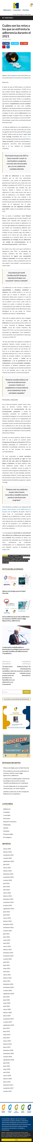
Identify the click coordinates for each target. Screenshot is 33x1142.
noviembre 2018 (8, 1053)
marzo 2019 (7, 1041)
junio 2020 (6, 1000)
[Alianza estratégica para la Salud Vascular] (16, 589)
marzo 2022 (7, 946)
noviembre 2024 (8, 877)
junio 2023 (6, 912)
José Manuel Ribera (8, 561)
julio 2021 (6, 962)
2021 (9, 555)
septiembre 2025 (8, 861)
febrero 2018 (7, 1078)
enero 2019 (6, 1047)
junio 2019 (6, 1031)
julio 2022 (6, 934)
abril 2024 (6, 889)
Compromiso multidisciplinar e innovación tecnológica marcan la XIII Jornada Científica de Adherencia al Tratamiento (15, 650)
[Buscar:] (16, 692)
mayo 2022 (6, 940)
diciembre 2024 (8, 874)
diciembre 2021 (8, 952)
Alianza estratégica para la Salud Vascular (16, 768)
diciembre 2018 (8, 1050)
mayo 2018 (6, 1069)
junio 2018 (6, 1066)
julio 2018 (6, 1063)
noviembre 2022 (8, 927)
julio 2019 (6, 1028)
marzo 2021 (7, 975)
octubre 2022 (7, 930)
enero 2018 (6, 1082)
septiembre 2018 (8, 1060)
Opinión (5, 828)
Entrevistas (6, 818)
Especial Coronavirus (9, 821)
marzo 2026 (7, 849)
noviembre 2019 (8, 1019)
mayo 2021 (6, 968)
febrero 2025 (7, 871)
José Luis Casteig (24, 559)
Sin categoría (7, 837)
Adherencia (15, 555)
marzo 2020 (7, 1009)
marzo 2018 (7, 1075)
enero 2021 (6, 981)
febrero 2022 (7, 949)
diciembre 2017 (8, 1085)
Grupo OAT (26, 136)
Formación (14, 559)
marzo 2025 (7, 867)
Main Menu (9, 18)
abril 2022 (6, 943)
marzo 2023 (7, 918)
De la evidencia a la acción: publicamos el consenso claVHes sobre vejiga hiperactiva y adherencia (15, 619)
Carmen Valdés (25, 555)
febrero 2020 (7, 1012)
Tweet (16, 43)
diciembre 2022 (8, 924)
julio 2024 (6, 883)
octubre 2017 (7, 1091)
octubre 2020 (7, 990)
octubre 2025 (7, 858)
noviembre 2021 (8, 956)
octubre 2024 (7, 880)
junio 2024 (6, 886)
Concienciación (8, 557)
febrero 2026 (7, 852)
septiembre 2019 (8, 1025)
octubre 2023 (7, 905)
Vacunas (5, 562)
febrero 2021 (7, 978)
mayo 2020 (6, 1003)
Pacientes (6, 831)
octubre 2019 (7, 1022)
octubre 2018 (7, 1056)
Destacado (6, 559)
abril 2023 (6, 915)
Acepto (16, 1140)
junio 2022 (6, 937)
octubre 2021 (7, 959)
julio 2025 (6, 864)
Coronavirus (18, 557)
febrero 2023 (7, 921)
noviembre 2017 (8, 1088)
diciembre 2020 (8, 984)
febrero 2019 (7, 1044)
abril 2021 (6, 971)
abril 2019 (6, 1038)
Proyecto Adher (8, 834)
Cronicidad (6, 815)
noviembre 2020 (8, 987)
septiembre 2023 (8, 908)
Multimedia (7, 825)
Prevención (19, 561)
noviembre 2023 (8, 902)
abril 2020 (6, 1006)
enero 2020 (6, 1015)
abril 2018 (6, 1072)
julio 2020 (6, 997)
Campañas (6, 812)
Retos (26, 561)
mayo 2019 (6, 1034)
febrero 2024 (7, 896)
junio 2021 (6, 965)
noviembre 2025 (8, 855)
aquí (28, 1136)
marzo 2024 (7, 893)
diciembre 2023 (8, 899)
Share (7, 43)
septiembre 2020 (8, 993)
